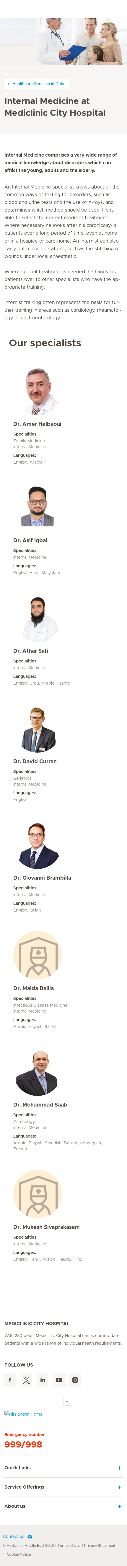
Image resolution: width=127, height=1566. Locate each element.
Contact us (13, 1537)
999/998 (23, 1444)
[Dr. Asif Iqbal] (63, 507)
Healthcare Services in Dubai (39, 83)
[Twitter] (26, 1380)
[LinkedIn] (42, 1380)
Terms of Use (69, 1545)
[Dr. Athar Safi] (63, 618)
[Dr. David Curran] (63, 728)
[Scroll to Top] (67, 1401)
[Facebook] (10, 1380)
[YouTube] (59, 1380)
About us (14, 1506)
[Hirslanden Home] (63, 1416)
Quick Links (17, 1468)
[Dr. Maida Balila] (63, 955)
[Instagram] (75, 1380)
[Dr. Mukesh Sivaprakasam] (63, 1194)
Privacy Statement (99, 1545)
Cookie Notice (19, 1554)
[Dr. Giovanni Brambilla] (63, 845)
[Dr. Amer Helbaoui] (63, 391)
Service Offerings (24, 1487)
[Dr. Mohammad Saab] (63, 1071)
